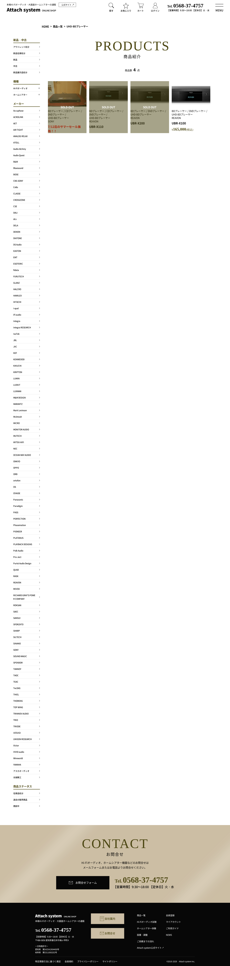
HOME (45, 26)
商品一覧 (58, 26)
